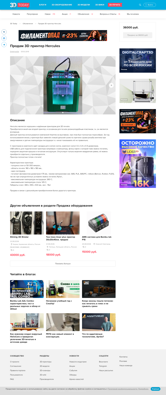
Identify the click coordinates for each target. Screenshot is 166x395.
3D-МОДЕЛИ (84, 5)
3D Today (13, 24)
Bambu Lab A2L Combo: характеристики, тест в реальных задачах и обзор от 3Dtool (25, 305)
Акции (66, 14)
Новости (16, 14)
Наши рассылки (106, 370)
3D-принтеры (45, 362)
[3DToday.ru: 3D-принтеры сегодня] (19, 6)
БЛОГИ (42, 5)
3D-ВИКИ (99, 5)
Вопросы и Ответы (110, 14)
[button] (111, 85)
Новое (50, 14)
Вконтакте (103, 362)
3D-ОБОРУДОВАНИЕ (62, 5)
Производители (47, 379)
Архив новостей (76, 379)
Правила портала (17, 370)
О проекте (14, 362)
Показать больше (63, 263)
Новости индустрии (78, 362)
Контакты (123, 357)
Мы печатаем (133, 14)
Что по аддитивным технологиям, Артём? (93, 335)
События (73, 370)
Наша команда (125, 365)
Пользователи (16, 375)
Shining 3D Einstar (19, 237)
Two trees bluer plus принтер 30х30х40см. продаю (60, 238)
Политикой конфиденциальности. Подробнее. (128, 389)
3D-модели (44, 366)
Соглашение (15, 366)
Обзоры (72, 375)
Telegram (103, 366)
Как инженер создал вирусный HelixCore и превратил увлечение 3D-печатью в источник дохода (26, 338)
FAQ (12, 379)
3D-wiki (43, 375)
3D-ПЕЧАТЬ (114, 5)
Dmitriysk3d (14, 52)
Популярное (32, 14)
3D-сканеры (45, 370)
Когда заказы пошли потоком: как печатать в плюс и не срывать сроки (97, 304)
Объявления (85, 14)
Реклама (23, 38)
